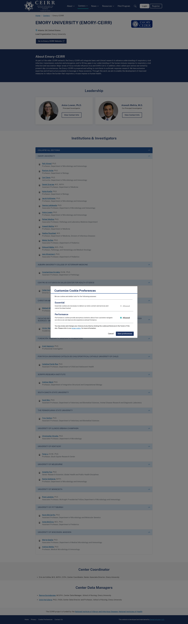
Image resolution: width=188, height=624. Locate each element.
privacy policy (76, 328)
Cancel (111, 334)
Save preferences (125, 334)
